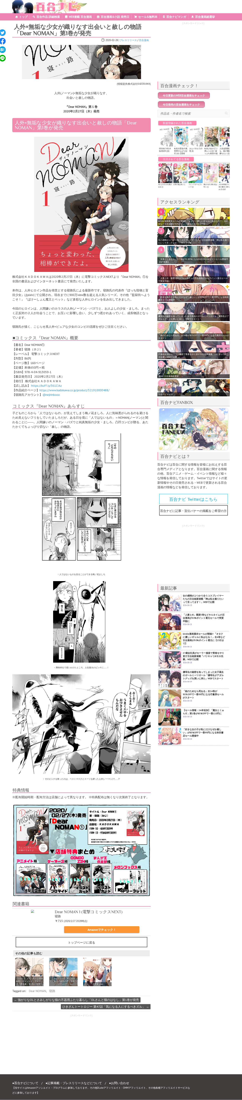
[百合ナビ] (48, 2)
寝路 (52, 991)
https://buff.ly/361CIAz (46, 385)
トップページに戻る (81, 942)
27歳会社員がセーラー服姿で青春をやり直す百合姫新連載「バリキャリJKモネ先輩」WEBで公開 (193, 355)
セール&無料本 (147, 17)
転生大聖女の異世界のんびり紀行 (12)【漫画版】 (180, 152)
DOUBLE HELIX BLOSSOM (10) (165, 149)
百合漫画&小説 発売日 (115, 17)
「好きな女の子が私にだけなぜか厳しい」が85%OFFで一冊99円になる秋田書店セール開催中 (193, 298)
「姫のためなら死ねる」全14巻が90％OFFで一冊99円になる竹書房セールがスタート (193, 336)
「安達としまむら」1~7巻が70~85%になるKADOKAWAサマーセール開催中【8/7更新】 (193, 260)
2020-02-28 (111, 40)
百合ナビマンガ (176, 17)
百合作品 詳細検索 (48, 17)
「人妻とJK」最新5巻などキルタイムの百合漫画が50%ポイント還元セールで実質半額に (193, 279)
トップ (23, 17)
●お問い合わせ (119, 1083)
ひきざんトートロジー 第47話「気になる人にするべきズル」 (105, 1006)
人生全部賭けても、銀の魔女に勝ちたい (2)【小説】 (226, 152)
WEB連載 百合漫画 (80, 17)
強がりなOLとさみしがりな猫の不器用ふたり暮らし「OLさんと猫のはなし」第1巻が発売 (76, 1000)
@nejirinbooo (51, 395)
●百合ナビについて (25, 1083)
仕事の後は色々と (179, 184)
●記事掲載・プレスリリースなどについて (74, 1083)
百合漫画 (144, 40)
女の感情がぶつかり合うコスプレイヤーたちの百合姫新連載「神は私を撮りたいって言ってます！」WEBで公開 (193, 241)
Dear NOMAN (37, 991)
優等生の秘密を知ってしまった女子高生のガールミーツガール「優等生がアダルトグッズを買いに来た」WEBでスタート (193, 317)
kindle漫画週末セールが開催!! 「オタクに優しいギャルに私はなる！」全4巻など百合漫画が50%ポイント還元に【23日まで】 (192, 222)
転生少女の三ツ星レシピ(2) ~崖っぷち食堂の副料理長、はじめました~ (211, 153)
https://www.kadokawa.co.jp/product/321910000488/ (74, 390)
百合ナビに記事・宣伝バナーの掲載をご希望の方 (193, 511)
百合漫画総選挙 (205, 17)
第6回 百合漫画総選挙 (168, 376)
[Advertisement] (45, 1045)
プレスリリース (128, 40)
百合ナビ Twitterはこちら (193, 499)
